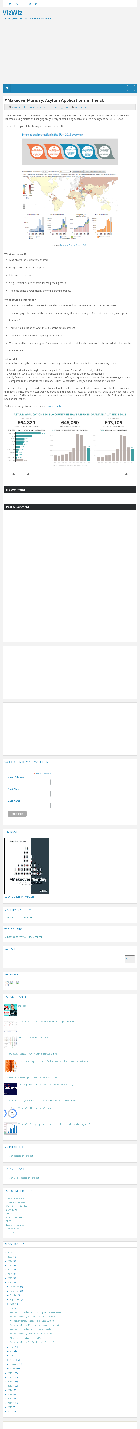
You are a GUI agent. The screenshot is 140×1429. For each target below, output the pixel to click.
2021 (10, 1273)
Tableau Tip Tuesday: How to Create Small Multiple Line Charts (47, 1021)
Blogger (52, 1425)
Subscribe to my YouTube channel (23, 936)
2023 (10, 1265)
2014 (10, 1390)
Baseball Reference (15, 1198)
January (13, 1368)
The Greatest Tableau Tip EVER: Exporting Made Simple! (32, 1053)
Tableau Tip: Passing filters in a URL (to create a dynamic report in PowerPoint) (41, 1100)
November (15, 1291)
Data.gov (10, 1213)
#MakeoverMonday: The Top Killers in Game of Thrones (35, 1342)
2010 (10, 1407)
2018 (10, 1373)
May (12, 1351)
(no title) (22, 1005)
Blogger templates (64, 1425)
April (12, 1355)
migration (64, 107)
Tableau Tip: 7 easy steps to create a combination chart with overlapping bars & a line (57, 1124)
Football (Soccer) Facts (16, 1217)
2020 (10, 1278)
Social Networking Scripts (84, 1425)
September (15, 1299)
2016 (10, 1381)
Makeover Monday (47, 107)
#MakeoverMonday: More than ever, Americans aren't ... (35, 1325)
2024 (10, 1261)
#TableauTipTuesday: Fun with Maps (26, 1337)
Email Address (17, 777)
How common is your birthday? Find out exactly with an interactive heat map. (53, 1061)
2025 (10, 1256)
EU (23, 107)
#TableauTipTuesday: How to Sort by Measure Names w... (36, 1312)
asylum (16, 107)
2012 (10, 1398)
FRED (8, 1221)
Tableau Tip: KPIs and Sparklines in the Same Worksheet (32, 1077)
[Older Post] (126, 474)
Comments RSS (111, 1425)
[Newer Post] (13, 474)
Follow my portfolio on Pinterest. (18, 1155)
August (13, 1303)
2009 (10, 1411)
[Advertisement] (70, 58)
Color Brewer (12, 1209)
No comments (82, 107)
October (14, 1295)
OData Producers (14, 1232)
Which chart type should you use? (33, 1037)
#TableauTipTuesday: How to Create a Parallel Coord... (34, 1329)
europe (31, 107)
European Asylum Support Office (74, 245)
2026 (10, 1252)
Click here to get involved (18, 917)
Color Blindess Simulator (17, 1206)
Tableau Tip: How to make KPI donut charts (37, 1108)
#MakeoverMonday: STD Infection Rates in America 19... (35, 1316)
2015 (10, 1385)
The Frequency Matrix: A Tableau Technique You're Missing (45, 1084)
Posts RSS (100, 1425)
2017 (10, 1377)
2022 (10, 1269)
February (14, 1364)
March (13, 1359)
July (12, 1308)
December (15, 1286)
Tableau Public (53, 406)
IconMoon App (12, 1228)
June (12, 1347)
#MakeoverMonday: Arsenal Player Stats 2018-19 (32, 1320)
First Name (14, 789)
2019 (10, 1282)
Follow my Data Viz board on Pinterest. (21, 1177)
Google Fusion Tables (15, 1224)
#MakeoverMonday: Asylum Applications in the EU (32, 1333)
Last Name (14, 800)
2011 (10, 1403)
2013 (10, 1394)
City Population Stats (15, 1202)
